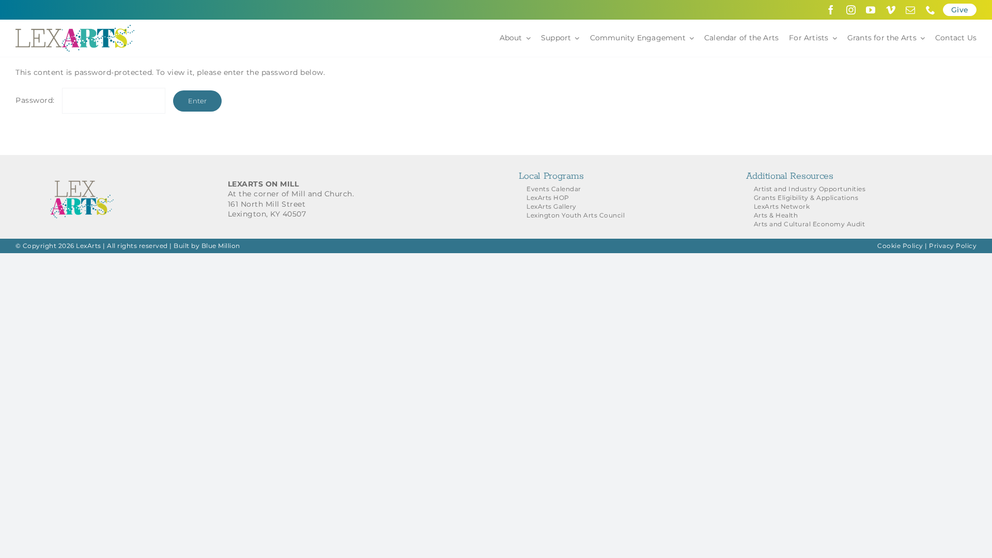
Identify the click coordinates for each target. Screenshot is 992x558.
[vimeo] (891, 9)
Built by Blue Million (207, 246)
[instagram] (851, 9)
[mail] (911, 9)
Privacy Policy (953, 246)
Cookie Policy (900, 246)
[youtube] (871, 9)
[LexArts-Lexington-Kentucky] (75, 28)
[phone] (931, 9)
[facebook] (831, 9)
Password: (36, 100)
